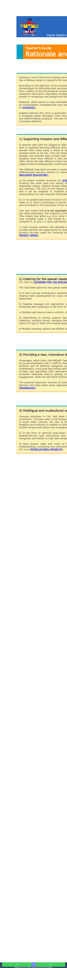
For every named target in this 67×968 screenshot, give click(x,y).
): (48, 175)
